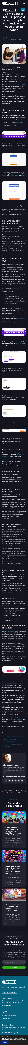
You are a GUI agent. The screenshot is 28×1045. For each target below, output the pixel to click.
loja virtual (14, 658)
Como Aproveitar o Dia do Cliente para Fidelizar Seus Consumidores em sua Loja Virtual (12, 870)
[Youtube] (9, 1033)
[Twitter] (12, 1033)
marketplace (5, 685)
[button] (24, 3)
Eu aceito (5, 1042)
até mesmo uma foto (10, 278)
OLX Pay (23, 562)
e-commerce (10, 697)
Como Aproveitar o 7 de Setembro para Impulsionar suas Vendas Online (13, 907)
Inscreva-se (14, 967)
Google (23, 175)
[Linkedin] (17, 1033)
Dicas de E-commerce (11, 38)
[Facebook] (6, 1033)
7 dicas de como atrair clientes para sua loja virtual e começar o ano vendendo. (14, 744)
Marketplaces (21, 38)
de (18, 84)
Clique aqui (21, 1038)
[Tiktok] (14, 1033)
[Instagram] (3, 1033)
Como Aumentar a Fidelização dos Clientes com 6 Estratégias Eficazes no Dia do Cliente (13, 831)
